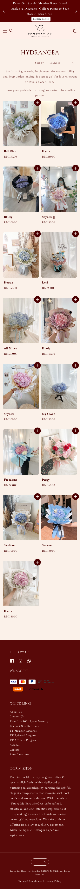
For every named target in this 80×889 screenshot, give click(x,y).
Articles (15, 745)
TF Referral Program (23, 735)
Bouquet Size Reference (24, 726)
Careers (14, 749)
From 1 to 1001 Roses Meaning (29, 721)
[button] (5, 30)
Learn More (41, 19)
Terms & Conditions (30, 881)
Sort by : (40, 62)
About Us (16, 712)
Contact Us (17, 716)
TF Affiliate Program (23, 740)
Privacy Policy (53, 881)
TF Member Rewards (23, 730)
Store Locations (20, 754)
